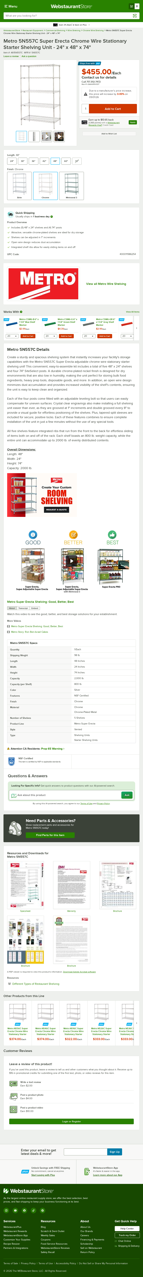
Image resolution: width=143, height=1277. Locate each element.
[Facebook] (24, 1210)
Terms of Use (86, 803)
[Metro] (43, 284)
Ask (127, 795)
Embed (34, 608)
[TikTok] (33, 1210)
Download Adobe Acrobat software (79, 972)
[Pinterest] (42, 1210)
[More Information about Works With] (21, 311)
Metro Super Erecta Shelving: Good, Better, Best (40, 602)
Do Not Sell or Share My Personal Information (103, 1263)
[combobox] (71, 15)
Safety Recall (48, 1252)
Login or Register (71, 1121)
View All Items (133, 312)
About (12, 608)
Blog (43, 1227)
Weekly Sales (48, 1235)
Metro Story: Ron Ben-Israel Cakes (29, 632)
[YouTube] (15, 1210)
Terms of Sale (10, 1263)
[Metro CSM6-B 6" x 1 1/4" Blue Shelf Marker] (23, 328)
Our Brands (86, 1231)
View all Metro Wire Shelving (106, 284)
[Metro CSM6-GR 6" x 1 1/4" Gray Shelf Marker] (99, 328)
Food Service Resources (54, 1244)
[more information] (52, 216)
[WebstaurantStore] (47, 1191)
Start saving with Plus (43, 1175)
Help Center (127, 1228)
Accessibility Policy (66, 1263)
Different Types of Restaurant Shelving (46, 983)
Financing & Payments (92, 1239)
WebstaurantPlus (12, 1227)
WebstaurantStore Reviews (55, 1248)
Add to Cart (28, 336)
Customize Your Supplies (16, 1239)
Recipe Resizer (11, 1244)
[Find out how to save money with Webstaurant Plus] (7, 319)
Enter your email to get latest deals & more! (38, 1151)
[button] (21, 136)
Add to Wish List (109, 133)
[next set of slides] (136, 328)
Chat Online (124, 1241)
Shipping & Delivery (129, 1246)
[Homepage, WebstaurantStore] (71, 6)
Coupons (46, 1239)
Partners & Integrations (15, 1248)
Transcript (23, 608)
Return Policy (87, 1252)
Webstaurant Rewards (15, 1231)
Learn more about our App (107, 1175)
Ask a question (29, 56)
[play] (71, 561)
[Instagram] (6, 1210)
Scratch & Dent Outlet (52, 1231)
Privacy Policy (103, 803)
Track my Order (127, 1235)
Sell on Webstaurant (91, 1248)
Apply (133, 122)
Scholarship (86, 1244)
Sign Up (115, 1151)
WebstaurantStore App (15, 1235)
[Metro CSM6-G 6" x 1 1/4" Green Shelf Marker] (61, 328)
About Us (85, 1227)
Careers (84, 1235)
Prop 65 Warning (51, 748)
